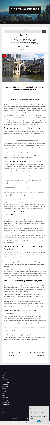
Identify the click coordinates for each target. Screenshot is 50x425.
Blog (25, 84)
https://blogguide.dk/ (10, 187)
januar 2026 (4, 380)
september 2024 (5, 404)
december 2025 (5, 382)
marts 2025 (4, 395)
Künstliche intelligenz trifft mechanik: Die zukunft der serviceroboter (25, 42)
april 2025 (4, 393)
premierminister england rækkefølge (24, 140)
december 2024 (5, 400)
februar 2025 (5, 397)
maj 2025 (4, 391)
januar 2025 (4, 398)
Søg (25, 29)
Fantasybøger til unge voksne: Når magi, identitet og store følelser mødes (25, 37)
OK (39, 421)
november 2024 (5, 402)
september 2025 (5, 384)
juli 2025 (4, 388)
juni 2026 (4, 371)
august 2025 (5, 386)
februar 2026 (5, 379)
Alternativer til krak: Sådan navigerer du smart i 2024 (25, 39)
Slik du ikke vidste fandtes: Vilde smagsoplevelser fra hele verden (25, 40)
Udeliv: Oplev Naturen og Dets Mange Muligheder (13, 354)
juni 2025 (4, 390)
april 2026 (4, 375)
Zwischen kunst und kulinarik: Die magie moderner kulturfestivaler (25, 43)
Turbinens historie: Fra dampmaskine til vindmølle (36, 354)
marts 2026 (4, 377)
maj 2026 (4, 373)
